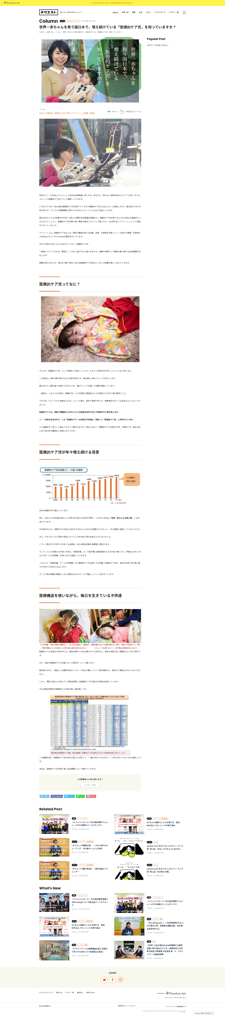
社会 (140, 12)
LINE (81, 796)
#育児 (68, 113)
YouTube (60, 236)
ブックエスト (131, 1006)
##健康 (85, 113)
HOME (41, 32)
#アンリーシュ (76, 113)
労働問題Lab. (122, 1006)
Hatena (70, 796)
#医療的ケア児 (59, 113)
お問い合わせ (90, 992)
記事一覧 (125, 12)
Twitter (45, 796)
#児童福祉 (49, 113)
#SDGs (42, 113)
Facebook (58, 796)
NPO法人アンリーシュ (133, 111)
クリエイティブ (159, 12)
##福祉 (92, 113)
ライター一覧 (174, 12)
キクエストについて (46, 992)
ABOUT (115, 12)
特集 (133, 12)
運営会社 (80, 992)
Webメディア (48, 236)
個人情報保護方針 (45, 1006)
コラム (148, 12)
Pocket (92, 796)
